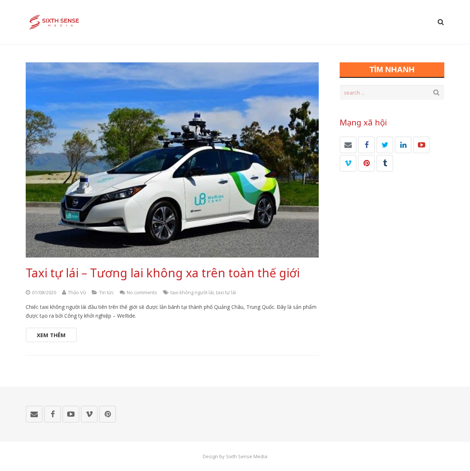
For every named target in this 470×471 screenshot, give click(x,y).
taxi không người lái (192, 292)
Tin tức (106, 292)
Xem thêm (51, 335)
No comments (142, 292)
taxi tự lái (226, 292)
